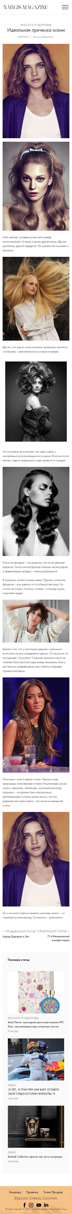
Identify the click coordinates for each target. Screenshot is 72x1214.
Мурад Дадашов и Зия (16, 936)
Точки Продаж (53, 1192)
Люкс (12, 1085)
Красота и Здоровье (36, 25)
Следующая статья (52, 931)
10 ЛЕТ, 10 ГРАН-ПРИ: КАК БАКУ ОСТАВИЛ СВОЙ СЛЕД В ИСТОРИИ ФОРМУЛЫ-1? (33, 1092)
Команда (15, 1192)
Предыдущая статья (20, 931)
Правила (32, 1192)
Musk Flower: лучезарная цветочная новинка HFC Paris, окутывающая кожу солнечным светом (36, 1024)
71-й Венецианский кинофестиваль (58, 938)
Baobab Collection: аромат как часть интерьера (35, 1156)
